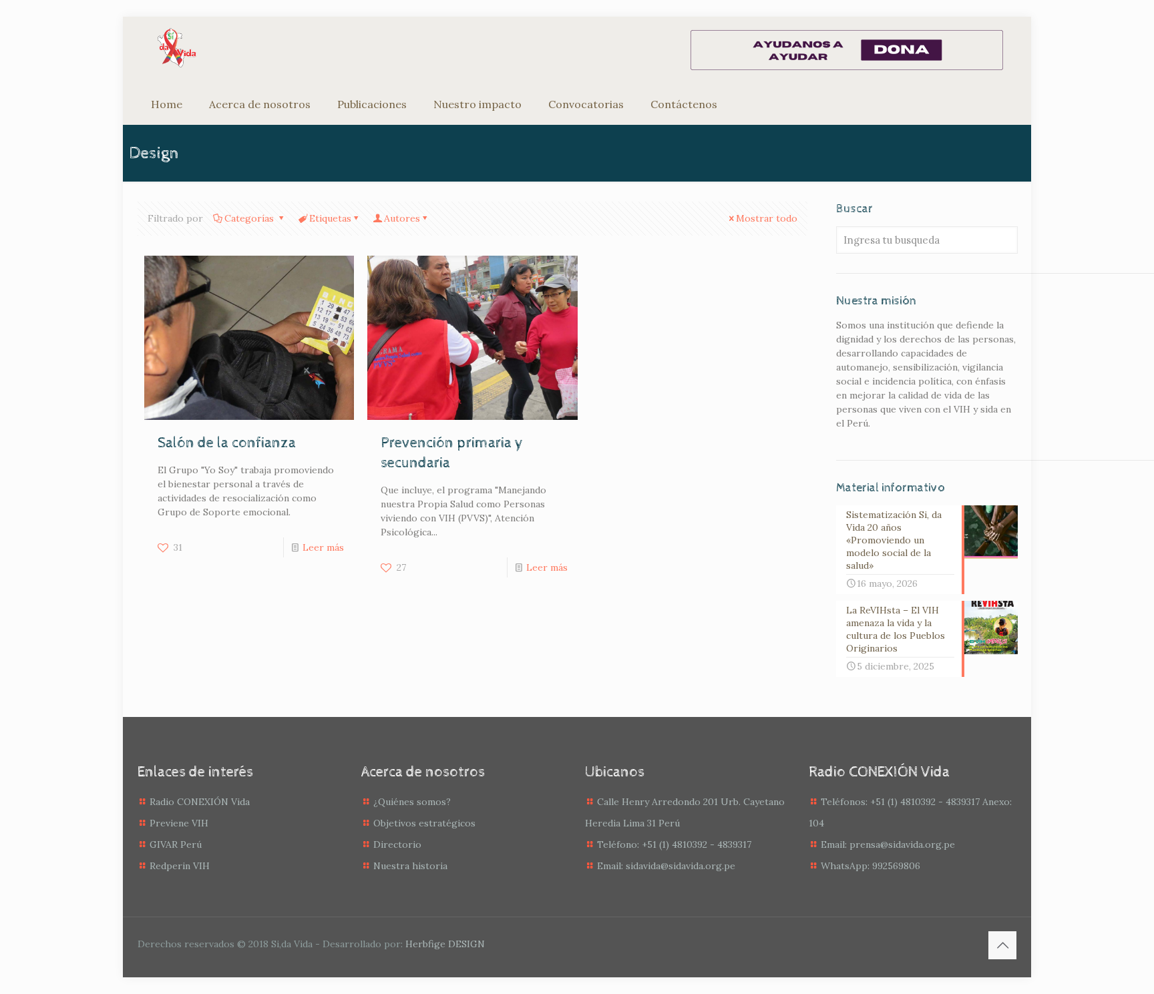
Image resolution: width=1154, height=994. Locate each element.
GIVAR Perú (176, 844)
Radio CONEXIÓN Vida (200, 802)
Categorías (250, 218)
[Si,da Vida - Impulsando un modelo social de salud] (177, 47)
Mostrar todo (766, 218)
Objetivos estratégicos (424, 823)
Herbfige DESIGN (445, 944)
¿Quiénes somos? (412, 802)
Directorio (397, 844)
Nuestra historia (410, 866)
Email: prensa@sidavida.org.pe (888, 844)
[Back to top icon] (1002, 945)
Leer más (323, 547)
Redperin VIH (180, 866)
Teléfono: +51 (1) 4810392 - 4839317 (674, 844)
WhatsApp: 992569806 (870, 866)
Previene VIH (179, 823)
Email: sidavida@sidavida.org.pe (666, 866)
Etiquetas (330, 218)
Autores (402, 218)
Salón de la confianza (227, 443)
